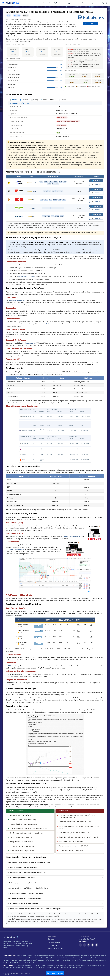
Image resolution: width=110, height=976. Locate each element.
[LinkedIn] (92, 945)
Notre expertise (53, 945)
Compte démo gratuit (55, 973)
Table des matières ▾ (91, 23)
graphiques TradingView (15, 549)
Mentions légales (54, 942)
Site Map (51, 939)
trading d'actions (28, 343)
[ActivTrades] (19, 217)
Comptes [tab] (24, 100)
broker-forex (11, 937)
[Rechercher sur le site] (102, 3)
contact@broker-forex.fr (87, 939)
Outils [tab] (44, 100)
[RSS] (80, 945)
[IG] (19, 200)
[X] (84, 945)
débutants (48, 324)
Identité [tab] (13, 100)
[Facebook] (88, 945)
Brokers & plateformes (56, 3)
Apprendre (71, 3)
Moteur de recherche (55, 948)
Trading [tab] (34, 100)
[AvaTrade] (19, 183)
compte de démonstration (17, 300)
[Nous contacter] (106, 3)
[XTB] (19, 192)
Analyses (92, 3)
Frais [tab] (53, 100)
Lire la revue (96, 184)
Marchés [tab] (63, 100)
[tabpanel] (55, 120)
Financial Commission (26, 276)
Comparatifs (41, 3)
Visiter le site (96, 181)
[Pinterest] (96, 945)
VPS (9, 666)
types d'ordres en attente (73, 536)
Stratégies (82, 3)
